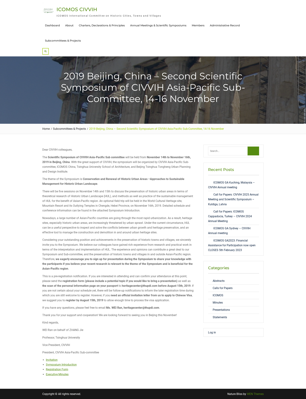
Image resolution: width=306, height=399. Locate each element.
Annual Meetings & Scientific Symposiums (158, 25)
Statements (220, 317)
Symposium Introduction (61, 364)
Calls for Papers (223, 288)
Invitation (52, 360)
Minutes (218, 302)
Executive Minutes (57, 374)
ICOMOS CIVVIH (76, 9)
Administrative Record (225, 25)
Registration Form (57, 369)
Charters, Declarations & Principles (102, 25)
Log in (212, 332)
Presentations (221, 309)
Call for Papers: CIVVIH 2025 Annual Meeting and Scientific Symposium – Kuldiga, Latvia (233, 199)
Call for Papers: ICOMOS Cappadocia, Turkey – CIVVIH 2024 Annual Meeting (230, 216)
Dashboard (52, 25)
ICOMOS (218, 295)
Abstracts (219, 280)
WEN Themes (255, 394)
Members (198, 25)
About (69, 25)
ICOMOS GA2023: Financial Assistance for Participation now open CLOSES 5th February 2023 (232, 245)
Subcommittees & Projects (63, 40)
